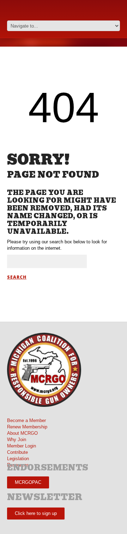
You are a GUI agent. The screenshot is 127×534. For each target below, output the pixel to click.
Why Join (16, 439)
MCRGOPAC (28, 482)
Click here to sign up (36, 513)
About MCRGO (22, 433)
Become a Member (26, 420)
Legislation (18, 458)
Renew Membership (27, 426)
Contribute (17, 452)
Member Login (21, 446)
